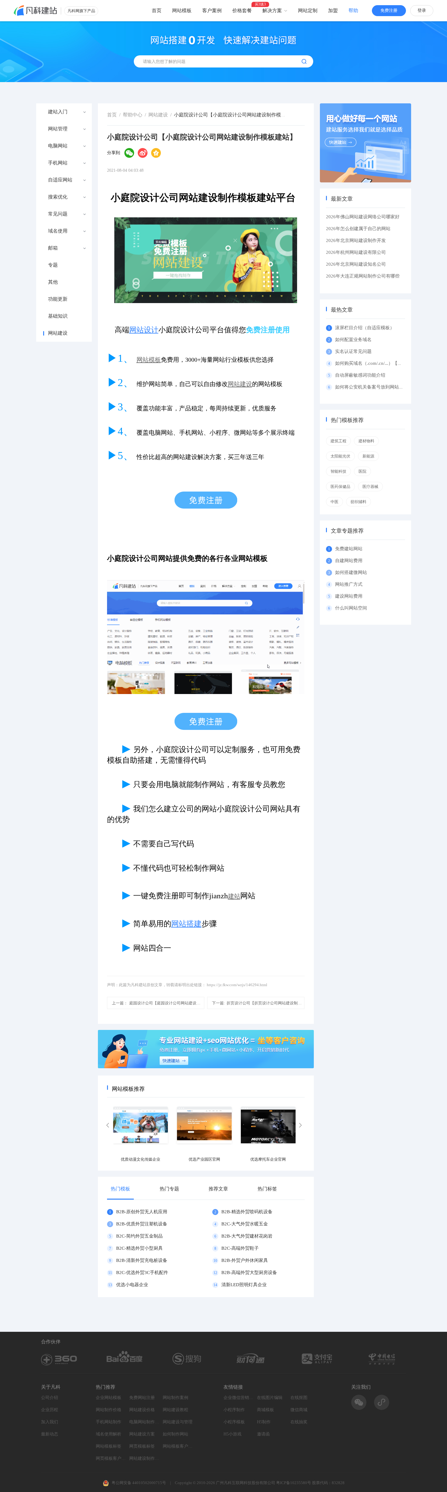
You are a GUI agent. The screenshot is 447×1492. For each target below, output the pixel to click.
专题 (53, 265)
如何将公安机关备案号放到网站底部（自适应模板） (387, 387)
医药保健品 (340, 486)
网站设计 (143, 330)
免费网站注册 (142, 1397)
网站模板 (182, 10)
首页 (156, 10)
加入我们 (49, 1422)
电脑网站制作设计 (144, 1422)
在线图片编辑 (269, 1397)
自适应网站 (60, 180)
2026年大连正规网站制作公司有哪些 (363, 276)
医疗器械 (370, 486)
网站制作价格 (108, 1409)
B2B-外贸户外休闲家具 (244, 1260)
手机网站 (58, 163)
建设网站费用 (348, 596)
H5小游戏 (232, 1434)
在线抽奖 (298, 1422)
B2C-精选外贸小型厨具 (139, 1248)
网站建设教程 (175, 1409)
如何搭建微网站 (351, 572)
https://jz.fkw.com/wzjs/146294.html (237, 985)
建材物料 (366, 441)
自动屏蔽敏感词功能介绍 (360, 375)
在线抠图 (298, 1397)
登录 (422, 10)
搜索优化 (58, 197)
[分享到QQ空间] (156, 153)
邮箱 (53, 248)
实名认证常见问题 (353, 351)
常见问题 (58, 214)
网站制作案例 (175, 1397)
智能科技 (338, 471)
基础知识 (58, 316)
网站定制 (307, 10)
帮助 (353, 10)
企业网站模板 (108, 1397)
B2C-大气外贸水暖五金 (244, 1223)
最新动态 (49, 1434)
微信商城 (298, 1409)
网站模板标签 (108, 1446)
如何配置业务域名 (353, 339)
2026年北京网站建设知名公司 (356, 264)
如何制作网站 (175, 1434)
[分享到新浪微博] (142, 153)
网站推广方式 (348, 584)
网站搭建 (186, 924)
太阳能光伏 (340, 456)
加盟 (333, 10)
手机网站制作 (108, 1422)
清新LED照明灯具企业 (244, 1284)
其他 (53, 282)
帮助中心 (132, 114)
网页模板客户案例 (111, 1458)
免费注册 (388, 10)
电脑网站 (58, 145)
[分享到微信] (129, 153)
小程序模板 (234, 1422)
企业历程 (49, 1409)
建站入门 (58, 111)
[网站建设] (35, 10)
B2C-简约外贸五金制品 (139, 1236)
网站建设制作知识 (144, 1458)
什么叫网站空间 (351, 608)
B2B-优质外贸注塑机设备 (141, 1223)
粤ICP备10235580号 (293, 1482)
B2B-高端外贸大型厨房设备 (249, 1272)
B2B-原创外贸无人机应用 (141, 1211)
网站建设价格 (142, 1409)
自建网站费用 (348, 560)
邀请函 (263, 1434)
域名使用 (58, 231)
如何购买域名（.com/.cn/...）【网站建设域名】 (382, 363)
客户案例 (212, 10)
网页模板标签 (142, 1446)
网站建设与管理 (177, 1422)
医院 (362, 471)
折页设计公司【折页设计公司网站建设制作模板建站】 (258, 1003)
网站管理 (58, 128)
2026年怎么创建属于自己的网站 (358, 228)
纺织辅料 (358, 501)
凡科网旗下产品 (81, 11)
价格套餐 (242, 10)
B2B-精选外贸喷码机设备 (246, 1211)
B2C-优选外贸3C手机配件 (142, 1272)
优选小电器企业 (132, 1284)
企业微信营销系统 (239, 1397)
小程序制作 (234, 1409)
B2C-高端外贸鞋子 (240, 1248)
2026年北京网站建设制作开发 (356, 240)
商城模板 (265, 1409)
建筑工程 (338, 441)
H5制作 (264, 1422)
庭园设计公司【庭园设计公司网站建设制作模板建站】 (158, 1003)
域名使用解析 (108, 1434)
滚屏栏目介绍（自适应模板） (364, 327)
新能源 (368, 456)
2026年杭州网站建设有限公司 (356, 252)
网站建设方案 (142, 1434)
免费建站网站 (348, 548)
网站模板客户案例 (178, 1446)
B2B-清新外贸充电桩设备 (141, 1260)
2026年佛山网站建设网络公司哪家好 (363, 216)
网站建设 (58, 333)
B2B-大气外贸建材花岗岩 (246, 1236)
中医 (334, 501)
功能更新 (58, 299)
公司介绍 (49, 1397)
